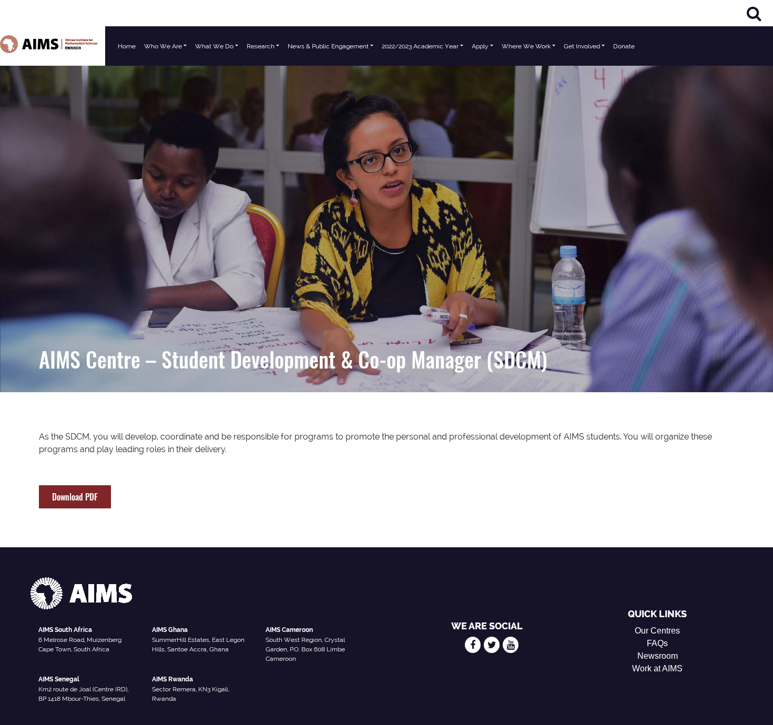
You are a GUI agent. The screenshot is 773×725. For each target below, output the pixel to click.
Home (127, 46)
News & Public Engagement (328, 46)
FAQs (657, 643)
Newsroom (657, 655)
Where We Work (526, 46)
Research (260, 46)
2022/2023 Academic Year (420, 46)
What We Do (214, 46)
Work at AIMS (657, 668)
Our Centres (657, 630)
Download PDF (75, 497)
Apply (480, 46)
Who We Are (163, 46)
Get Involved (582, 46)
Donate (624, 46)
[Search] (754, 13)
